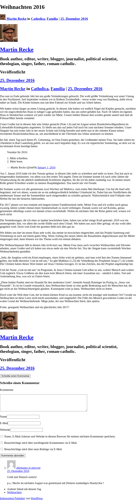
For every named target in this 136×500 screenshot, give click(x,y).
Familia (52, 19)
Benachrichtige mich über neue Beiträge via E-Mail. (33, 449)
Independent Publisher (12, 498)
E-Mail (4, 423)
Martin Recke (16, 19)
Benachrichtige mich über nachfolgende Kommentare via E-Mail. (40, 442)
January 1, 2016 (46, 167)
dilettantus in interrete (28, 467)
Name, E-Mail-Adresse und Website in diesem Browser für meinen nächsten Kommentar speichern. (59, 436)
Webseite (5, 429)
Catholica (38, 19)
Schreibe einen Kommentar (15, 376)
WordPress (37, 498)
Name (3, 416)
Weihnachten (14, 492)
